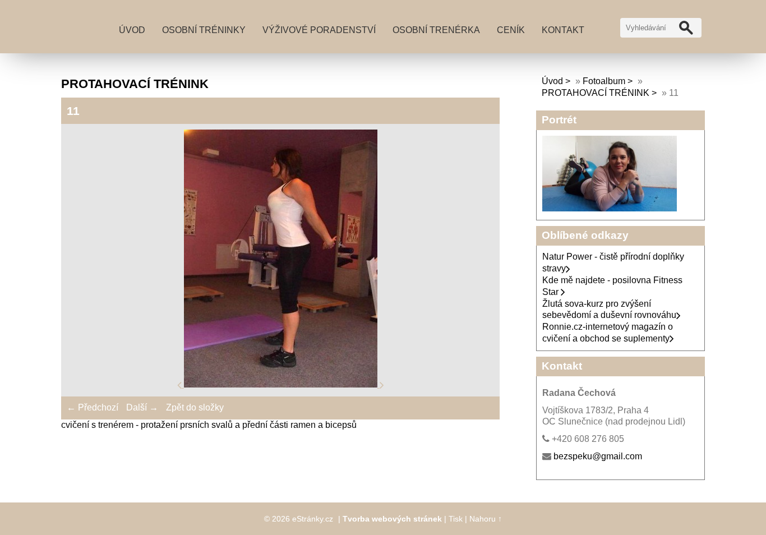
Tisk (456, 518)
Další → (142, 407)
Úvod (132, 30)
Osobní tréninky (204, 30)
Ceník (511, 30)
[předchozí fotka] (180, 384)
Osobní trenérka (436, 30)
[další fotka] (382, 384)
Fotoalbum (604, 81)
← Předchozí (92, 407)
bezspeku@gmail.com (597, 456)
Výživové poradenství (319, 30)
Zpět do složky (195, 407)
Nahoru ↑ (485, 518)
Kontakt (563, 30)
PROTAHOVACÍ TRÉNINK (595, 93)
